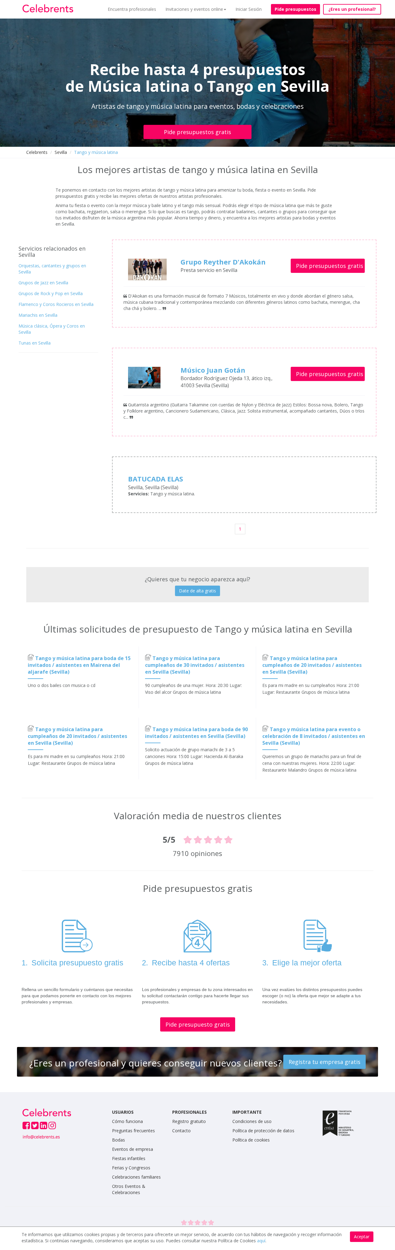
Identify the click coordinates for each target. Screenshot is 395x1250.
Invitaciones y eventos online (194, 9)
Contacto (181, 1130)
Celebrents (37, 152)
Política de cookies (251, 1140)
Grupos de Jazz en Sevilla (43, 283)
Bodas (118, 1140)
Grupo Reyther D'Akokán (223, 261)
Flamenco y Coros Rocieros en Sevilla (56, 304)
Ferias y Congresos (131, 1168)
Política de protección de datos (263, 1130)
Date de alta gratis (197, 591)
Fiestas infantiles (128, 1158)
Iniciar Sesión (248, 9)
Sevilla (61, 152)
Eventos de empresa (132, 1149)
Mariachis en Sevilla (38, 315)
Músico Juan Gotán (213, 370)
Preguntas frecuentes (133, 1130)
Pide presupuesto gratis (197, 1024)
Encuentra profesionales (132, 9)
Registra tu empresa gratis (324, 1062)
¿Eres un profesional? (352, 9)
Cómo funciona (127, 1121)
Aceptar (361, 1236)
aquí (261, 1241)
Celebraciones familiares (136, 1177)
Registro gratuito (189, 1121)
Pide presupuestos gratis (197, 132)
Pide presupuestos (295, 9)
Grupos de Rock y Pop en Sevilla (51, 293)
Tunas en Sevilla (35, 343)
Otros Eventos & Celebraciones (128, 1189)
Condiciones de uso (252, 1121)
